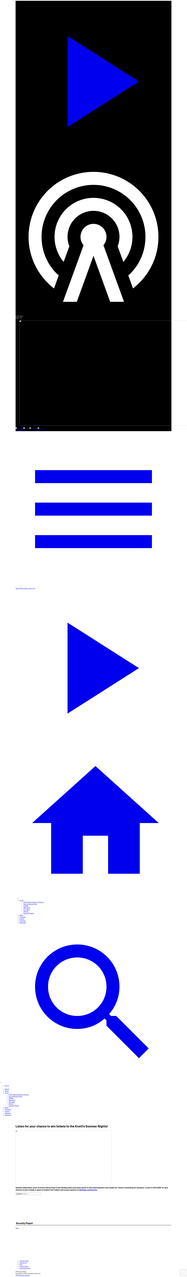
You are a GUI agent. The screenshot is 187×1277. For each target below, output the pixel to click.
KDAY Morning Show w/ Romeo (33, 902)
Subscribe (22, 922)
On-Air (21, 900)
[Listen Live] (93, 80)
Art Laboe (26, 909)
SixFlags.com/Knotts (88, 1190)
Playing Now (20, 430)
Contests (22, 921)
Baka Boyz (26, 908)
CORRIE (25, 906)
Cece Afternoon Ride (30, 904)
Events (21, 919)
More (17, 1228)
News (21, 915)
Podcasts (22, 917)
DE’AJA (25, 911)
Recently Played (28, 913)
